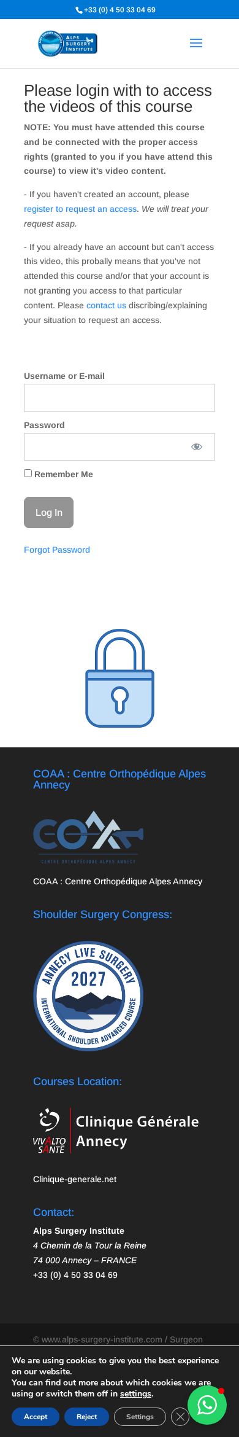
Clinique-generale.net (74, 1179)
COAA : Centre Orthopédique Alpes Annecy (117, 881)
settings (135, 1394)
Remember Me (62, 474)
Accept (35, 1417)
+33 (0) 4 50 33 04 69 (120, 10)
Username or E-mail (64, 376)
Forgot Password (57, 550)
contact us (106, 305)
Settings (140, 1417)
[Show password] (197, 447)
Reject (87, 1417)
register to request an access (80, 209)
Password (44, 425)
